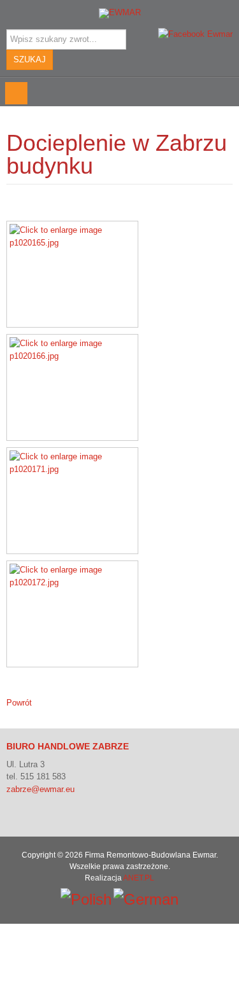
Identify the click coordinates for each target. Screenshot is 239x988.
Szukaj (29, 59)
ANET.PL (138, 877)
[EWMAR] (120, 13)
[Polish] (86, 898)
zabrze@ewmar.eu (40, 789)
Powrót (19, 702)
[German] (145, 898)
